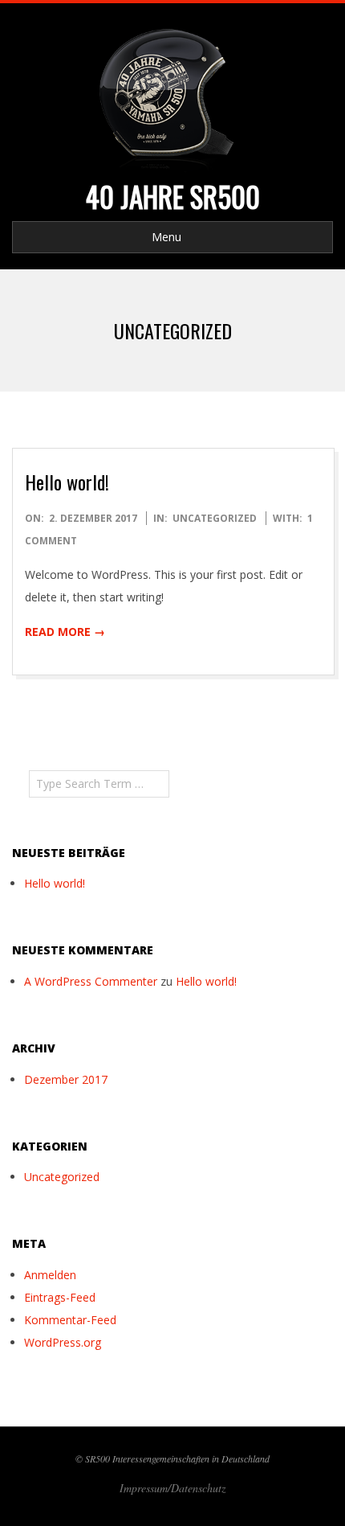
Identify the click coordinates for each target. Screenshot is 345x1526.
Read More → (65, 631)
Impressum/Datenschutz (172, 1487)
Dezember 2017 (66, 1079)
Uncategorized (214, 518)
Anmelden (50, 1274)
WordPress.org (62, 1342)
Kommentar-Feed (70, 1319)
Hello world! (67, 481)
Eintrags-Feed (59, 1297)
